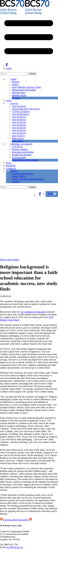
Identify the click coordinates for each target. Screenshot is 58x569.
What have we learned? (21, 144)
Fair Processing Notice (22, 173)
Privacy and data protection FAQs (28, 179)
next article (23, 520)
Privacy (14, 171)
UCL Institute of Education (33, 312)
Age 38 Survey (19, 119)
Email (8, 68)
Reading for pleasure (21, 154)
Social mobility (19, 157)
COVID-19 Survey (21, 111)
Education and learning (23, 152)
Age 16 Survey (19, 130)
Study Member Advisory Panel (26, 87)
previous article (10, 520)
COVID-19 (17, 146)
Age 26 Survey (19, 127)
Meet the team (18, 92)
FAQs (9, 100)
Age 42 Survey (19, 117)
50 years (16, 98)
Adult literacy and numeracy (25, 160)
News (8, 162)
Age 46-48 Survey (20, 114)
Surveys (14, 103)
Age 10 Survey (19, 133)
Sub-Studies (17, 141)
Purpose (15, 82)
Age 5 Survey (18, 135)
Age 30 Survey (19, 125)
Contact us (11, 168)
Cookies (16, 181)
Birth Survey (18, 138)
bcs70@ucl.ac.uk (15, 547)
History (15, 84)
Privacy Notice (19, 176)
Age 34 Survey (19, 122)
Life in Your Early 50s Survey (26, 109)
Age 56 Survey (19, 106)
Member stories (19, 95)
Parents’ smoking (20, 149)
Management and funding (24, 90)
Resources (11, 165)
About (13, 79)
